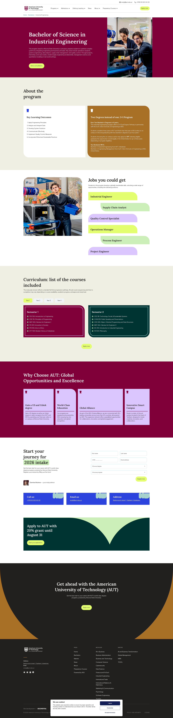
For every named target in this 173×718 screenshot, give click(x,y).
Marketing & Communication (105, 688)
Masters (76, 658)
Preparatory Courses (80, 669)
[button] (53, 8)
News (89, 8)
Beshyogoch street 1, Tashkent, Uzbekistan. (126, 500)
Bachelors (31, 15)
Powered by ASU (79, 672)
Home (25, 15)
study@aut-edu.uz (76, 500)
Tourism (98, 699)
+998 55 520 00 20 (33, 500)
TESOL (120, 662)
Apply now (144, 8)
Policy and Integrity (134, 712)
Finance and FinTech (102, 672)
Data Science (100, 669)
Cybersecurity (100, 665)
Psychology (99, 692)
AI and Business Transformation (128, 652)
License (147, 712)
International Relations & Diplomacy (103, 684)
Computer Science (102, 662)
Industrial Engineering (102, 676)
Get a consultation (36, 66)
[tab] (27, 300)
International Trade (102, 679)
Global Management (124, 655)
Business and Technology (104, 658)
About (76, 665)
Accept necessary (110, 712)
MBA (119, 658)
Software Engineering (103, 695)
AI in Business (100, 652)
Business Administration (103, 655)
